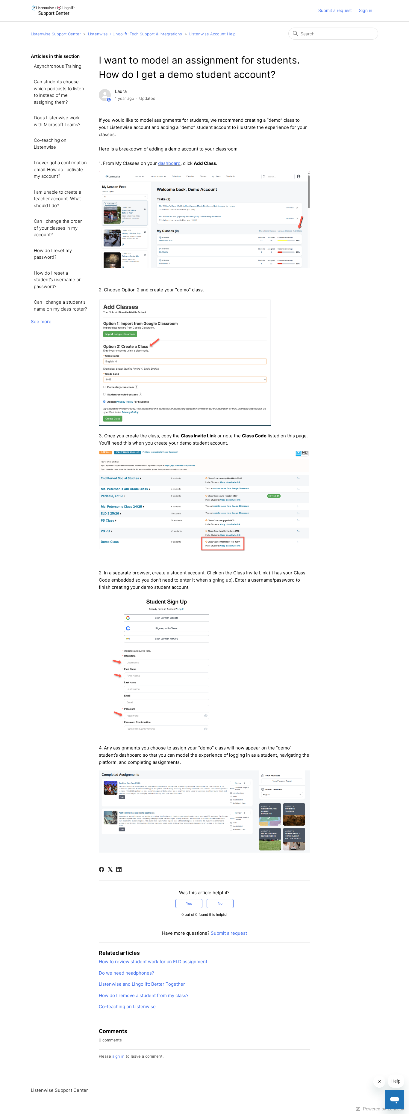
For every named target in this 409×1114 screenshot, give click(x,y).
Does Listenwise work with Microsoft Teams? (57, 121)
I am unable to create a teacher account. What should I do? (57, 198)
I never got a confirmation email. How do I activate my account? (60, 169)
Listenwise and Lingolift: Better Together (142, 984)
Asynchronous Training (57, 66)
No (220, 903)
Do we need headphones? (126, 973)
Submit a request (335, 10)
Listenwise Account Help (212, 33)
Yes (189, 903)
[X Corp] (110, 869)
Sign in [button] (365, 10)
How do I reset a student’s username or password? (57, 279)
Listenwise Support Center (56, 33)
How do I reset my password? (53, 254)
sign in (118, 1056)
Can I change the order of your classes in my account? (58, 227)
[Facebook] (101, 869)
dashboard (169, 163)
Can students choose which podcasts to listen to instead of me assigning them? (59, 92)
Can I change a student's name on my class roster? (60, 305)
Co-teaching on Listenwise (50, 143)
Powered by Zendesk (384, 1108)
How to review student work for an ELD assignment (153, 961)
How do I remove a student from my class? (144, 995)
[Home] (53, 10)
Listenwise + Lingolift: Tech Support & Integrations (135, 33)
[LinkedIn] (119, 869)
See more (41, 321)
